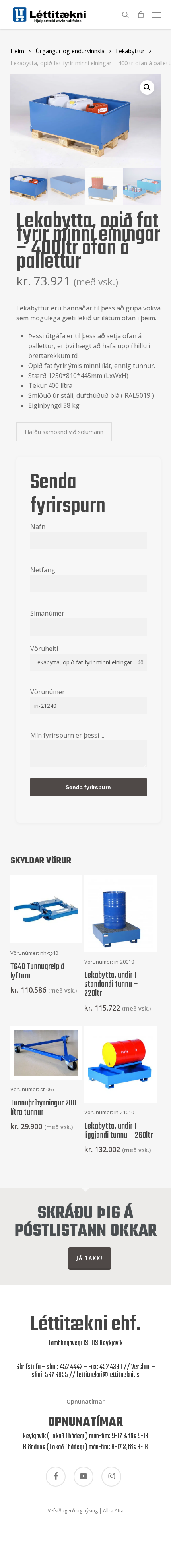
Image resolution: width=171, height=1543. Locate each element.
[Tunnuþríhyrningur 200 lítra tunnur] (46, 1053)
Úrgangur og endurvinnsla (70, 51)
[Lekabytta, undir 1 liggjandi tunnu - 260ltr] (120, 1064)
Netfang (42, 569)
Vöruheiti (44, 648)
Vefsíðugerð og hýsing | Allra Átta (86, 1510)
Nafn (37, 526)
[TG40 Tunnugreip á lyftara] (46, 909)
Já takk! (89, 1258)
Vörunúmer (47, 691)
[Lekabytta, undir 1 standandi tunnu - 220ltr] (120, 913)
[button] (156, 14)
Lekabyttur (130, 51)
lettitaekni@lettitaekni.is (108, 1375)
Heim (17, 51)
